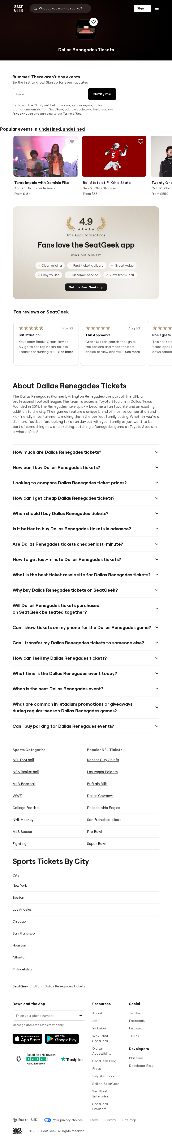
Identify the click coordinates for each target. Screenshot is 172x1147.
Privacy (111, 1120)
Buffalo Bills (97, 783)
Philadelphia (22, 969)
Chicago (19, 921)
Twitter (135, 1013)
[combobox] (60, 8)
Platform (136, 1058)
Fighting (20, 843)
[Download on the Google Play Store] (62, 1039)
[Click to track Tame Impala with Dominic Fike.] (72, 141)
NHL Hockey (23, 819)
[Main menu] (156, 8)
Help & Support (104, 1076)
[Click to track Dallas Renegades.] (93, 22)
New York (20, 885)
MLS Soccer (23, 831)
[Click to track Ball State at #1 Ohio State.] (140, 141)
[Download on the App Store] (27, 1039)
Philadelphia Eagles (103, 807)
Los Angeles (22, 909)
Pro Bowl (94, 831)
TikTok (134, 1036)
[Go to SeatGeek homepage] (19, 8)
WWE (17, 795)
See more (65, 352)
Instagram (137, 1028)
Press (96, 1068)
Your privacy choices (68, 1120)
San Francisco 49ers (104, 819)
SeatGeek (21, 986)
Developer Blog (141, 1065)
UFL (36, 986)
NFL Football (23, 760)
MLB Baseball (24, 783)
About (97, 1013)
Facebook (137, 1021)
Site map (129, 1120)
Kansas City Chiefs (103, 760)
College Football (26, 807)
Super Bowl (96, 843)
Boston (18, 897)
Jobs (95, 1021)
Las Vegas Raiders (102, 771)
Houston (19, 945)
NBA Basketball (26, 771)
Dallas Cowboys (100, 795)
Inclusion (99, 1028)
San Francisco (24, 933)
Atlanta (19, 957)
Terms (94, 1120)
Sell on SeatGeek (105, 1083)
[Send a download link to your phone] (81, 1015)
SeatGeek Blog (104, 1061)
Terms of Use (72, 113)
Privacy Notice (23, 113)
